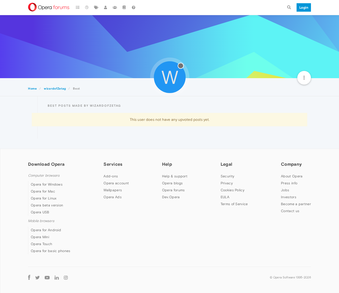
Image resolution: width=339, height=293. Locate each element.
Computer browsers (44, 175)
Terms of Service (234, 204)
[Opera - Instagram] (65, 277)
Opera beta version (47, 205)
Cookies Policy (232, 190)
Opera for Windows (47, 184)
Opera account (116, 183)
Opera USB (40, 212)
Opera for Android (46, 230)
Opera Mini (40, 237)
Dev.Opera (171, 197)
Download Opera (46, 164)
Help (167, 164)
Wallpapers (112, 190)
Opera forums (173, 190)
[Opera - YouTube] (47, 277)
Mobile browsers (41, 221)
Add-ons (110, 176)
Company (291, 164)
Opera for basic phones (50, 251)
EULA (225, 197)
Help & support (174, 176)
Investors (288, 197)
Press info (289, 183)
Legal (227, 164)
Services (112, 164)
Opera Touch (41, 244)
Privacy (227, 183)
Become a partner (296, 204)
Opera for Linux (44, 198)
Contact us (290, 211)
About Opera (292, 176)
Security (227, 176)
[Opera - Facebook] (29, 277)
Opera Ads (112, 197)
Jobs (285, 190)
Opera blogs (172, 183)
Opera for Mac (43, 191)
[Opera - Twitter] (37, 277)
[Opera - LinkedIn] (56, 277)
